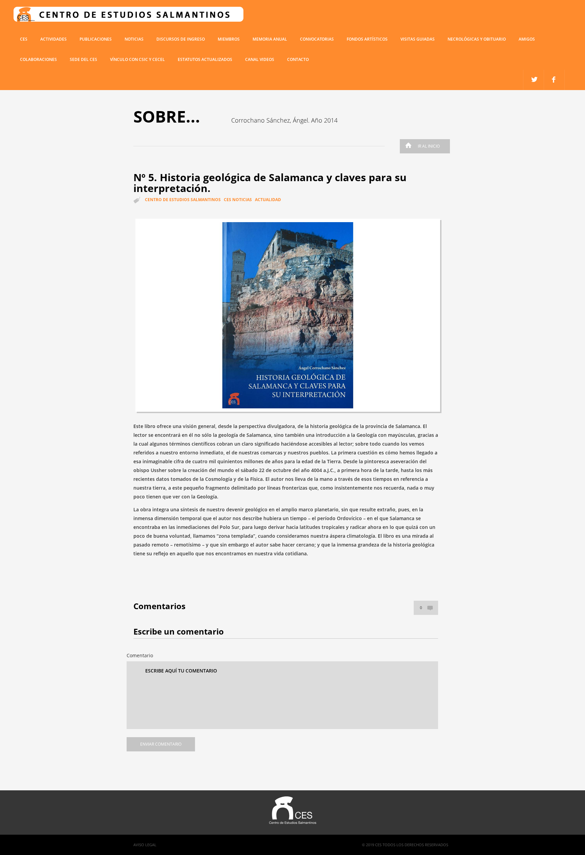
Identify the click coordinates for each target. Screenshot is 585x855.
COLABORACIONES (38, 59)
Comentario (140, 655)
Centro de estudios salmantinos (183, 199)
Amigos (527, 39)
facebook (533, 80)
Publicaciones (96, 39)
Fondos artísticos (367, 39)
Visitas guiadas (417, 39)
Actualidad (268, 199)
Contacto (298, 59)
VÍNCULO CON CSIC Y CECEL (137, 59)
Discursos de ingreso (180, 39)
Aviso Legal (144, 844)
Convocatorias (317, 39)
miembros (229, 39)
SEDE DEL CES (83, 59)
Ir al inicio (429, 146)
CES (23, 39)
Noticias (134, 39)
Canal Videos (259, 59)
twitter (554, 80)
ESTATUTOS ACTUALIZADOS (205, 59)
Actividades (53, 39)
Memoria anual (270, 39)
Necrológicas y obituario (477, 39)
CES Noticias (238, 199)
